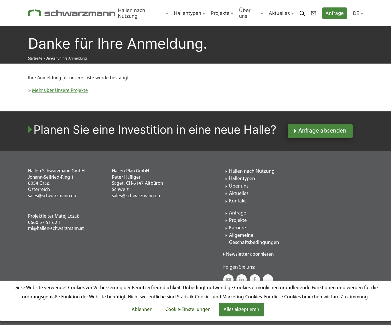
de (356, 13)
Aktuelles (279, 13)
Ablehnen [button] (142, 309)
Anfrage (237, 213)
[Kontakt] (313, 13)
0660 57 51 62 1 (44, 222)
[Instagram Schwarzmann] (268, 279)
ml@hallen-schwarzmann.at (56, 228)
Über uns (244, 13)
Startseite (35, 58)
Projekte (220, 13)
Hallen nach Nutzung (131, 13)
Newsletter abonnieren (250, 254)
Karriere (237, 228)
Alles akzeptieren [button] (241, 309)
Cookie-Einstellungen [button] (188, 309)
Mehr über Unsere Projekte (60, 90)
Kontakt (237, 201)
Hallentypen (187, 13)
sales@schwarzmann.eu (52, 196)
